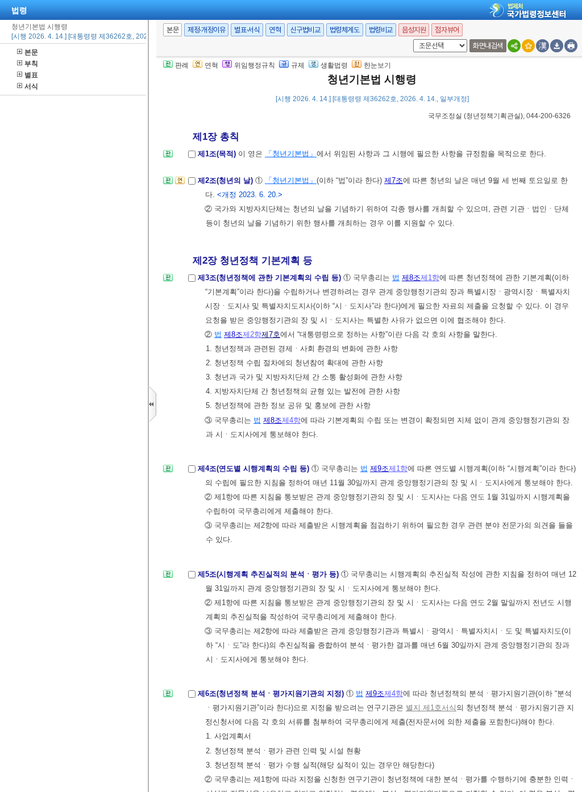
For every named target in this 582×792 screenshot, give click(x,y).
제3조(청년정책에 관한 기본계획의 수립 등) (270, 277)
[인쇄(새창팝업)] (570, 45)
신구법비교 (305, 30)
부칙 (31, 64)
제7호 (270, 334)
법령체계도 (345, 30)
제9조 (379, 468)
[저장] (556, 45)
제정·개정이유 (206, 30)
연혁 (275, 30)
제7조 (393, 180)
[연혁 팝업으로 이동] (180, 184)
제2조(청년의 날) (226, 180)
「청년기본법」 (291, 153)
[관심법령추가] (528, 45)
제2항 (252, 334)
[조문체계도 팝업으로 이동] (168, 157)
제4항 (291, 420)
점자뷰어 (447, 30)
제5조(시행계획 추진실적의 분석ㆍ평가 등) (269, 574)
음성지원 (414, 30)
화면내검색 (488, 45)
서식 (31, 86)
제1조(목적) (218, 153)
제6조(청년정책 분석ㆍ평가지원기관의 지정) (272, 693)
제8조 (411, 277)
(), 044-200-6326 (499, 116)
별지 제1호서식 (431, 707)
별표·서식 (247, 30)
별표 (31, 75)
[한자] (542, 45)
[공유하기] (514, 45)
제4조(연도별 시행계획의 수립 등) (254, 468)
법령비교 (381, 30)
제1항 (430, 277)
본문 (31, 52)
